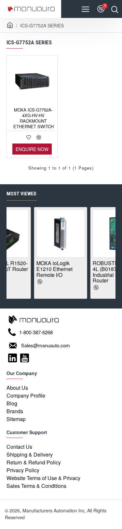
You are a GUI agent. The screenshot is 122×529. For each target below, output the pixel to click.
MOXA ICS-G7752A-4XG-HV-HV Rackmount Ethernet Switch (33, 118)
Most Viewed (21, 194)
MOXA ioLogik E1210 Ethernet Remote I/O (45, 269)
